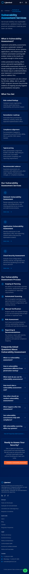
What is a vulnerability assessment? (11, 359)
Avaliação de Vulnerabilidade (9, 505)
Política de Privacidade (7, 549)
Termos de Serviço (6, 535)
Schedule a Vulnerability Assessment (16, 462)
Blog (2, 521)
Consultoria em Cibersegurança (9, 508)
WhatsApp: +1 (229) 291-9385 (11, 559)
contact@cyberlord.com (10, 561)
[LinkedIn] (2, 495)
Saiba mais (6, 212)
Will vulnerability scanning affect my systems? (12, 427)
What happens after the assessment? (12, 408)
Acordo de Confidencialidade (9, 546)
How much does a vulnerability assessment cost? (12, 387)
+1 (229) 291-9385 (8, 556)
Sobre (2, 519)
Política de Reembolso (7, 540)
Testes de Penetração (7, 503)
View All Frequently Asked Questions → (14, 433)
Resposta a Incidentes (7, 511)
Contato (3, 524)
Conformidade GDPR (6, 543)
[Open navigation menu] (26, 2)
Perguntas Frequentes (7, 527)
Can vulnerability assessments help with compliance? (11, 417)
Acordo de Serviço (6, 538)
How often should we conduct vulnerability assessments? (11, 398)
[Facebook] (8, 495)
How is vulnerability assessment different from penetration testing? (13, 368)
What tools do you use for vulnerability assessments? (13, 378)
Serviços (7, 10)
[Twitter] (5, 495)
